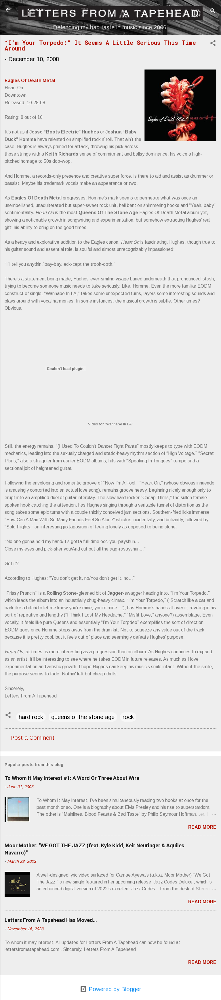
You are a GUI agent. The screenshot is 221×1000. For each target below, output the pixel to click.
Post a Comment (32, 738)
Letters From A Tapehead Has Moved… (51, 920)
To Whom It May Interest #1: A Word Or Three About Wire (72, 778)
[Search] (212, 11)
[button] (212, 44)
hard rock (31, 717)
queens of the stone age (83, 717)
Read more (202, 827)
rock (128, 717)
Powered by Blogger (114, 989)
